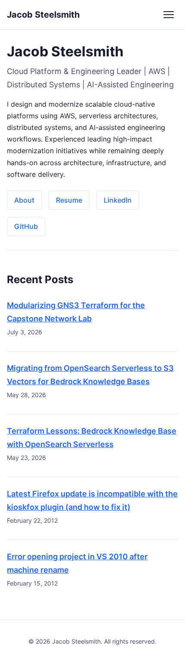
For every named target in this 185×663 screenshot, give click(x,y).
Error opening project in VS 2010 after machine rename (77, 563)
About (24, 200)
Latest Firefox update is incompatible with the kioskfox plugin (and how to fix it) (92, 500)
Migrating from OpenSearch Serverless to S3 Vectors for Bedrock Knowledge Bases (90, 375)
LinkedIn (118, 200)
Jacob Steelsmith (43, 14)
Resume (69, 200)
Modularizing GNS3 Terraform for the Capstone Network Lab (76, 312)
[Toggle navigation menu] (168, 14)
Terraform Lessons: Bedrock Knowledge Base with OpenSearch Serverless (91, 437)
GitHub (26, 226)
